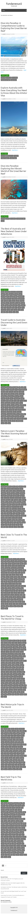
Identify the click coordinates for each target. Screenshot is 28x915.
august (24, 642)
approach (11, 294)
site (5, 307)
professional (17, 839)
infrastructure (15, 506)
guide (17, 300)
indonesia (20, 746)
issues (8, 405)
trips (15, 599)
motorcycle (15, 751)
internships (10, 827)
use (22, 418)
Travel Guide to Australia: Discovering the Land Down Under (14, 322)
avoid (8, 389)
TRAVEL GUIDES (5, 75)
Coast (8, 218)
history (7, 303)
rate (12, 841)
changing (11, 812)
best (8, 296)
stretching (3, 520)
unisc (23, 850)
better (21, 563)
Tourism (16, 155)
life (20, 405)
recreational (20, 841)
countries (3, 495)
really (2, 590)
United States (13, 158)
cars (18, 735)
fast (19, 742)
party (9, 588)
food (15, 400)
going (13, 574)
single (10, 683)
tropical (19, 522)
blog (10, 491)
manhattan (10, 581)
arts (23, 805)
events (7, 398)
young (2, 608)
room (24, 590)
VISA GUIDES (4, 153)
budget (15, 296)
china (16, 812)
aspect (20, 294)
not (2, 513)
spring (8, 416)
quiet (18, 755)
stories (20, 517)
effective (14, 816)
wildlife (3, 312)
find (7, 400)
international (4, 665)
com (11, 649)
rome (20, 590)
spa (2, 685)
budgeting (21, 391)
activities (7, 291)
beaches (24, 389)
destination (3, 396)
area (5, 488)
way (22, 309)
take (13, 520)
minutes (21, 832)
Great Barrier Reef (5, 79)
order (24, 409)
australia (3, 77)
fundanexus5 (14, 3)
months (3, 672)
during (21, 396)
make (2, 407)
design (21, 651)
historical (3, 504)
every (11, 398)
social (10, 517)
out (14, 513)
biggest (22, 733)
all (19, 387)
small (17, 683)
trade (2, 689)
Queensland (13, 79)
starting (7, 760)
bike (25, 563)
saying (10, 758)
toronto (18, 597)
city (8, 394)
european (6, 497)
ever (20, 654)
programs (3, 841)
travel (8, 309)
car (12, 735)
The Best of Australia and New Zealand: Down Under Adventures (14, 231)
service (3, 845)
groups (11, 660)
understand (20, 599)
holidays (8, 504)
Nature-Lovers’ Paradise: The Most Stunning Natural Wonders (14, 433)
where (9, 420)
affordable (15, 387)
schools (19, 843)
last (10, 667)
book (11, 296)
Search (2, 870)
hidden (2, 303)
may (10, 407)
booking (11, 391)
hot (16, 504)
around (12, 561)
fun (10, 574)
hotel (15, 577)
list (22, 667)
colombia (6, 649)
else (17, 740)
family (23, 497)
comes (20, 565)
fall (8, 572)
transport (3, 309)
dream (23, 814)
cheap (9, 565)
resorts (6, 590)
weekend (10, 692)
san (21, 681)
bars (16, 389)
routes (6, 758)
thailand (3, 687)
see (2, 307)
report (18, 678)
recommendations (11, 414)
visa (25, 418)
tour (23, 307)
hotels (13, 663)
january (11, 579)
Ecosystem (14, 77)
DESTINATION (4, 216)
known (12, 405)
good (17, 574)
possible (12, 515)
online (20, 409)
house (21, 403)
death (2, 568)
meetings (11, 832)
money (17, 407)
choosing (22, 493)
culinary (12, 394)
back (2, 563)
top (23, 520)
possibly (20, 676)
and (7, 294)
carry (15, 735)
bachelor (8, 807)
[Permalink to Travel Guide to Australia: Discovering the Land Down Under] (14, 366)
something (3, 416)
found (5, 821)
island (2, 305)
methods (17, 832)
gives (21, 744)
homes (2, 663)
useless (19, 764)
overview (3, 412)
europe (3, 398)
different (3, 298)
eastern (6, 816)
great (13, 300)
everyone (12, 497)
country (3, 651)
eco (2, 497)
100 (2, 728)
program (3, 678)
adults (16, 728)
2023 (9, 728)
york (19, 606)
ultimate (14, 850)
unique (15, 309)
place (7, 676)
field (21, 818)
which (13, 420)
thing (2, 597)
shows (11, 845)
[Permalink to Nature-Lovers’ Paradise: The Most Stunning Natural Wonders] (14, 466)
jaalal (4, 34)
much (6, 583)
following (8, 500)
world (2, 220)
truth (13, 764)
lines (20, 667)
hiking (23, 502)
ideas (21, 663)
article (16, 294)
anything (22, 559)
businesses (19, 491)
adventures (19, 291)
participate (9, 412)
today (19, 307)
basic (11, 733)
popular (23, 305)
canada (10, 647)
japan (2, 667)
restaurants (12, 590)
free (9, 821)
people (13, 588)
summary (16, 685)
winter (20, 604)
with (7, 312)
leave (7, 509)
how (19, 577)
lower (9, 669)
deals (16, 394)
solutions (23, 845)
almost (14, 559)
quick (8, 841)
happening (7, 403)
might (13, 407)
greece (2, 660)
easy (16, 570)
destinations (21, 296)
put (7, 678)
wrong (10, 769)
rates (22, 588)
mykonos (19, 672)
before (2, 391)
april (2, 561)
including (12, 303)
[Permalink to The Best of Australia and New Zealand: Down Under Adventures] (14, 271)
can (2, 394)
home (17, 403)
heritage (22, 300)
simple (15, 592)
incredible (18, 303)
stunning (9, 307)
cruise (7, 651)
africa (14, 486)
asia (12, 488)
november (11, 409)
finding (3, 500)
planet (2, 515)
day (23, 565)
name (20, 751)
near (14, 834)
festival (20, 656)
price (11, 755)
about (2, 291)
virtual (8, 852)
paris (2, 588)
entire (16, 654)
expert (22, 398)
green (7, 660)
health (14, 502)
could (19, 649)
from (10, 300)
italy (13, 665)
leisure (20, 579)
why (17, 604)
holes (6, 746)
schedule (14, 843)
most (2, 409)
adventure (13, 291)
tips (16, 307)
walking (12, 601)
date (11, 651)
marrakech (17, 669)
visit (19, 309)
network (19, 511)
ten (5, 848)
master (3, 832)
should (2, 517)
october (12, 586)
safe (2, 592)
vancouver (3, 601)
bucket (2, 647)
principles (18, 515)
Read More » (15, 150)
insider (22, 303)
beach (20, 389)
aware (21, 488)
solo (2, 595)
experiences (21, 298)
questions (3, 414)
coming (14, 649)
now (16, 409)
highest (3, 577)
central (12, 493)
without (3, 606)
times (10, 597)
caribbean (3, 493)
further (24, 500)
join (19, 827)
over (20, 674)
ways (2, 524)
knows (15, 579)
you (14, 312)
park (19, 305)
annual (5, 642)
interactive (23, 825)
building (12, 810)
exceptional (14, 298)
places (14, 412)
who (21, 524)
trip (12, 309)
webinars (14, 852)
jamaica (17, 665)
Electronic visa (10, 155)
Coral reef (9, 77)
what (6, 420)
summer (22, 416)
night (24, 511)
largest (17, 405)
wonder (11, 526)
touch (20, 762)
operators (9, 513)
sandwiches (7, 592)
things (6, 597)
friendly (5, 300)
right (2, 758)
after (18, 640)
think (6, 762)
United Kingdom (5, 158)
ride (22, 414)
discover (9, 298)
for (2, 300)
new (10, 305)
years (15, 606)
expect (9, 656)
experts (16, 818)
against (3, 294)
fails (16, 742)
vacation (20, 689)
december (21, 394)
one (5, 513)
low (2, 581)
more (22, 407)
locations (14, 509)
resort (18, 414)
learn (13, 667)
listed (13, 830)
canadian (3, 812)
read (15, 841)
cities (5, 394)
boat (20, 645)
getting (13, 658)
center (8, 493)
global (2, 502)
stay (13, 416)
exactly (12, 742)
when (9, 524)
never (10, 583)
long (2, 669)
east (13, 570)
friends (3, 574)
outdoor (15, 305)
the (13, 307)
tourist (23, 597)
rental (14, 678)
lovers (24, 405)
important (23, 504)
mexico (3, 511)
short (2, 683)
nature (6, 305)
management (23, 830)
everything (3, 656)
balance (12, 389)
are (25, 387)
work (7, 606)
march (6, 407)
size (19, 592)
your (17, 312)
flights (11, 400)
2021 (5, 728)
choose (17, 493)
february (3, 400)
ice (19, 504)
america (20, 486)
